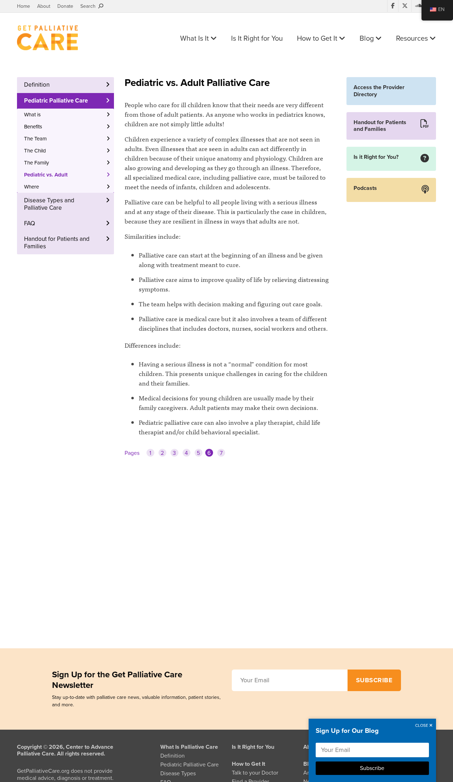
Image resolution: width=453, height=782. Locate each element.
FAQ (29, 223)
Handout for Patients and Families (57, 242)
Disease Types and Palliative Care (49, 204)
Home (23, 6)
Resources (413, 38)
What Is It (195, 38)
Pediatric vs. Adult (46, 175)
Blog (367, 38)
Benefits (33, 126)
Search (89, 6)
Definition (37, 84)
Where (31, 187)
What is (32, 114)
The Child (35, 150)
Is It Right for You (257, 38)
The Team (35, 138)
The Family (36, 163)
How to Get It (318, 38)
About (43, 6)
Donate (65, 6)
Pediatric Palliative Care (56, 100)
